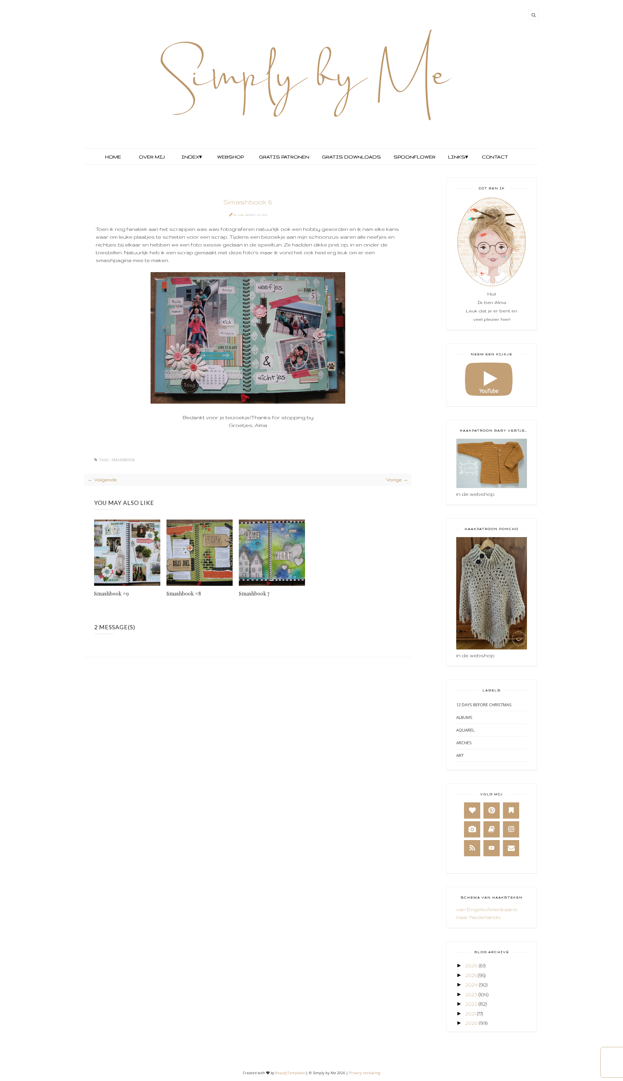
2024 (471, 984)
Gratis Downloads (351, 156)
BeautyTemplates (290, 1072)
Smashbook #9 (111, 593)
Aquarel (465, 730)
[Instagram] (511, 829)
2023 (471, 994)
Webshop (230, 156)
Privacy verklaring (364, 1072)
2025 (471, 975)
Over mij (151, 156)
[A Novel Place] (511, 810)
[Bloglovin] (472, 810)
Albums (464, 717)
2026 (471, 965)
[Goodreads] (491, 829)
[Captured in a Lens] (472, 829)
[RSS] (472, 848)
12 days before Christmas (484, 705)
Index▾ (191, 156)
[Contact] (511, 848)
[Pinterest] (491, 810)
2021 (470, 1013)
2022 (471, 1004)
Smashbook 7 (254, 593)
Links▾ (458, 156)
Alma (238, 215)
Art (460, 755)
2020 (471, 1023)
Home (113, 156)
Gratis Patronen (283, 156)
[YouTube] (491, 848)
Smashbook (123, 460)
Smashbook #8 (183, 593)
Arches (464, 743)
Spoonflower (413, 156)
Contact (495, 156)
